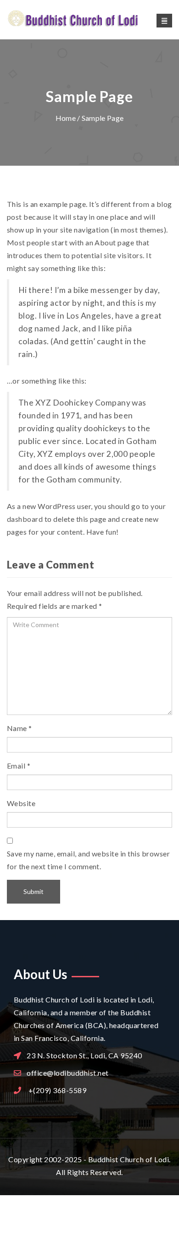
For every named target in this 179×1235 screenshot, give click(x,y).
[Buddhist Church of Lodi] (89, 19)
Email (16, 765)
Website (21, 803)
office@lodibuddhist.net (67, 1072)
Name (17, 728)
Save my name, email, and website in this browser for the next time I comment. (88, 860)
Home (66, 118)
